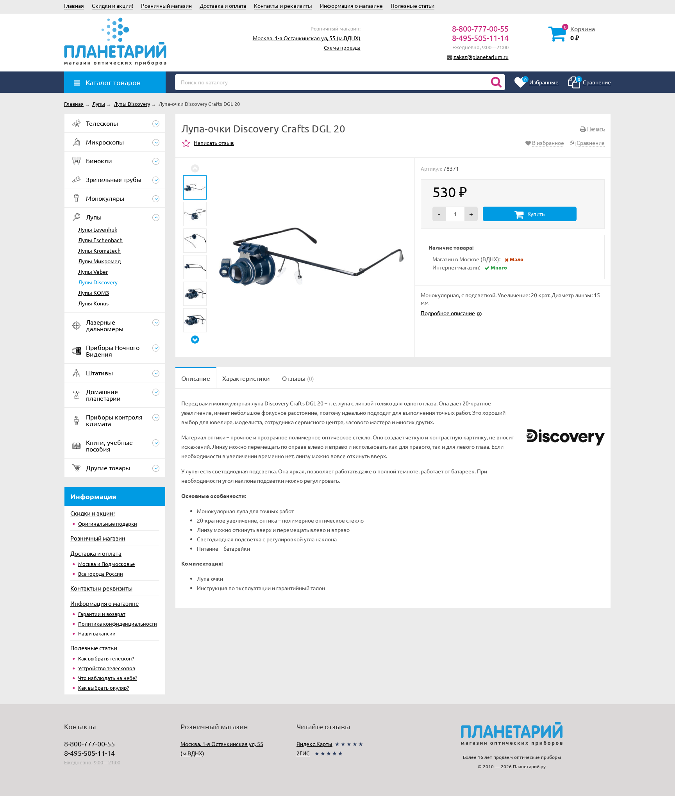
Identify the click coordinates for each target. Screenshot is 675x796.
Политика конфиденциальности (117, 623)
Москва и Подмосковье (106, 563)
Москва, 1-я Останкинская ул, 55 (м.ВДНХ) (307, 37)
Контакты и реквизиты (283, 5)
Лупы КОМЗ (93, 292)
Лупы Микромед (99, 260)
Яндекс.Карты (314, 743)
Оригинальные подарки (107, 523)
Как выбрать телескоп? (106, 658)
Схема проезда (342, 47)
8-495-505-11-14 (480, 38)
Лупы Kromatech (99, 250)
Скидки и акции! (112, 5)
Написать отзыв (214, 142)
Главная (74, 5)
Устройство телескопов (106, 668)
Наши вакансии (97, 633)
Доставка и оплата (223, 5)
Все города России (100, 573)
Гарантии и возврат (101, 613)
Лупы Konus (93, 303)
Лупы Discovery (98, 282)
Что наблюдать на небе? (107, 678)
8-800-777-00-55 (480, 28)
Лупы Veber (93, 271)
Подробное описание (448, 312)
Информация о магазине (351, 5)
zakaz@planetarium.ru (481, 56)
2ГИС (303, 753)
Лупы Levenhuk (97, 229)
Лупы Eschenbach (100, 239)
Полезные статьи (412, 5)
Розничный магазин (166, 5)
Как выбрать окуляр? (103, 687)
